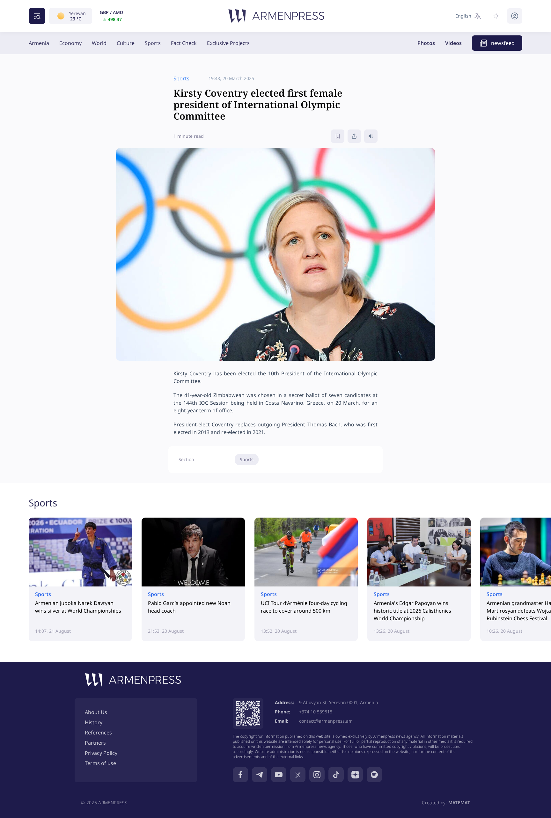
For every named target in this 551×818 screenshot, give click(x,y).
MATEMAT (459, 803)
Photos (426, 43)
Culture (126, 43)
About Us (96, 712)
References (98, 732)
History (93, 722)
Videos (453, 43)
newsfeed (503, 43)
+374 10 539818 (315, 712)
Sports (153, 43)
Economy (70, 43)
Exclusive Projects (228, 43)
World (99, 43)
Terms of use (100, 763)
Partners (95, 742)
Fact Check (184, 43)
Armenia (39, 43)
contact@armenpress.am (326, 721)
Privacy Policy (101, 752)
